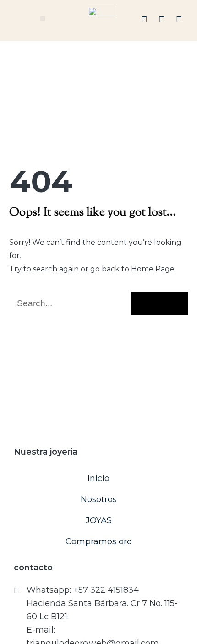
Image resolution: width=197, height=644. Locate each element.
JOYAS (99, 520)
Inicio (98, 478)
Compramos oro (99, 541)
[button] (42, 18)
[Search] (159, 303)
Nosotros (99, 499)
